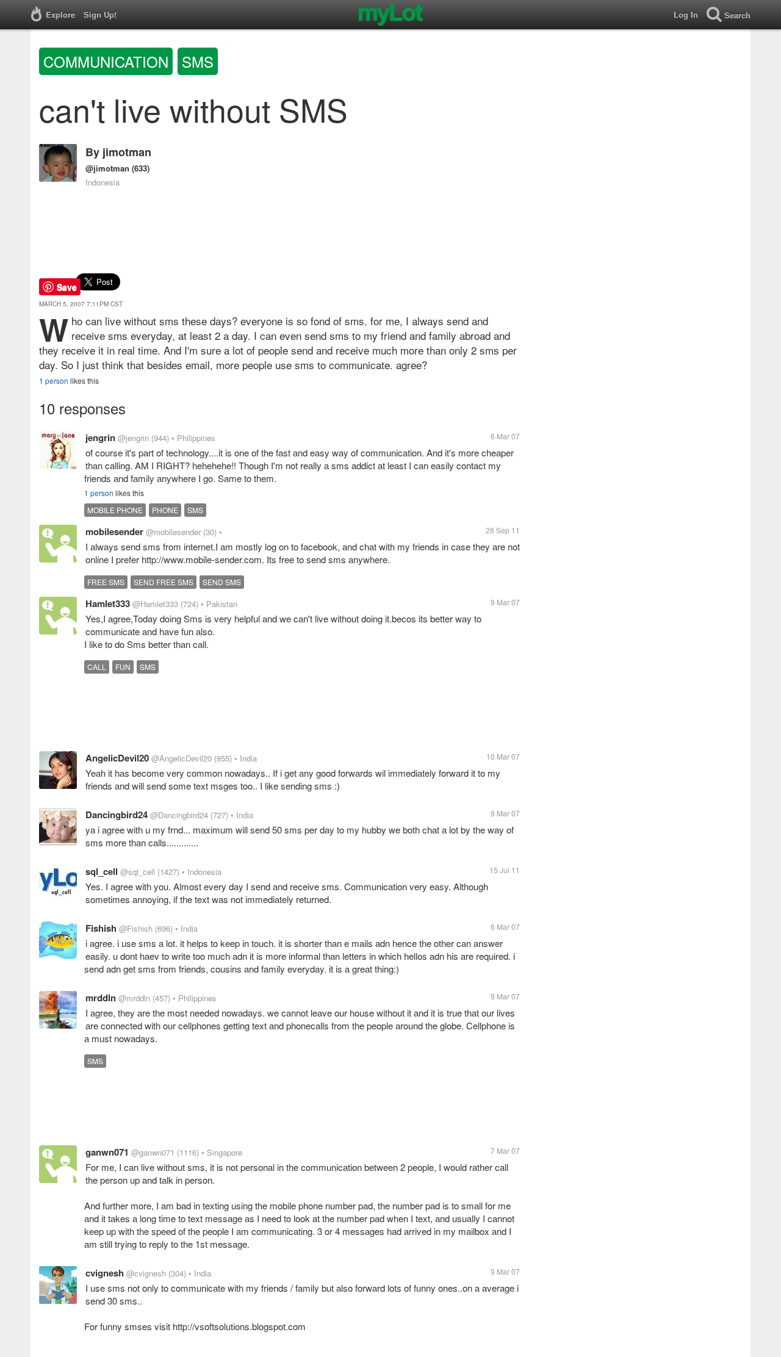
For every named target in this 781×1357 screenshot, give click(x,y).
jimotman (127, 152)
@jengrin (133, 438)
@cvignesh (146, 1273)
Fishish (101, 928)
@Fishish (136, 928)
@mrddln (134, 998)
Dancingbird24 (116, 814)
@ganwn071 (153, 1152)
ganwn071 (107, 1152)
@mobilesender (173, 532)
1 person (53, 380)
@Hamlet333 (155, 604)
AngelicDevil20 (117, 758)
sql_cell (101, 871)
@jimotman (107, 168)
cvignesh (104, 1273)
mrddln (100, 997)
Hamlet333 (107, 603)
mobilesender (114, 531)
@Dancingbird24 (179, 815)
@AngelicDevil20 (181, 758)
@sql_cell (137, 871)
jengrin (100, 437)
